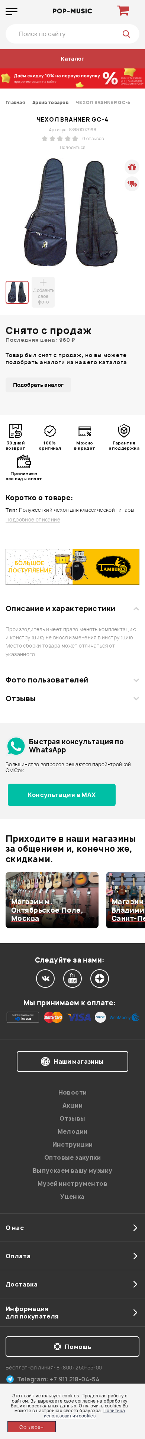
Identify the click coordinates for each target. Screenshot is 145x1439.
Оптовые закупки (72, 1157)
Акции (72, 1105)
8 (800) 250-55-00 (79, 1367)
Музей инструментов (72, 1183)
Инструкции (72, 1144)
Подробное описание (33, 520)
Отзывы (21, 698)
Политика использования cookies (84, 1413)
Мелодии (73, 1131)
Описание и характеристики (60, 608)
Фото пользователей (47, 680)
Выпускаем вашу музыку (72, 1170)
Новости (72, 1092)
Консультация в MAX (62, 795)
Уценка (72, 1196)
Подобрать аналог (38, 384)
